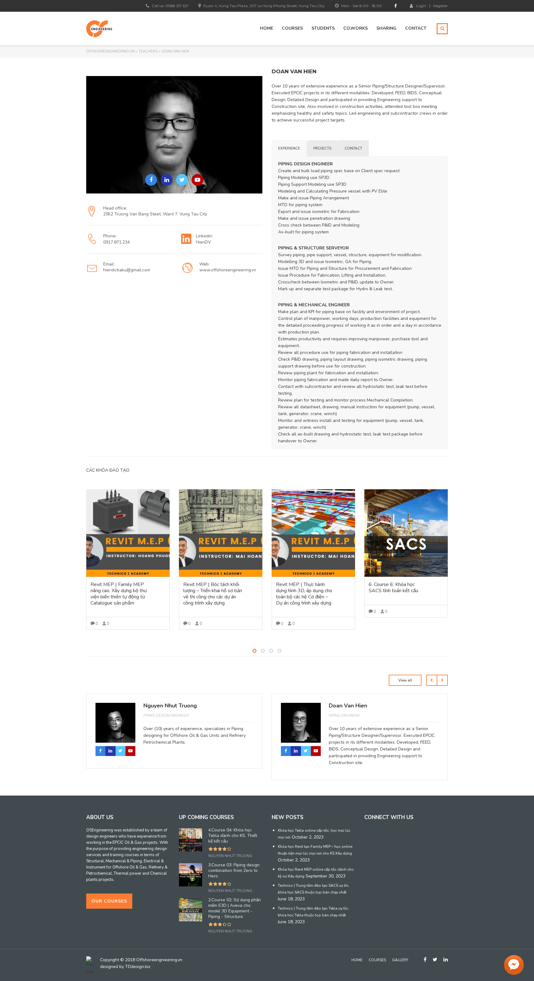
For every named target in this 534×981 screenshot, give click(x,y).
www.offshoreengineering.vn (227, 270)
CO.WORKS (355, 28)
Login (421, 5)
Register (440, 6)
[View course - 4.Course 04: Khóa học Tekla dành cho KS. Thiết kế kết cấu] (220, 533)
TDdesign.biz (137, 967)
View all (405, 692)
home (356, 960)
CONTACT (415, 28)
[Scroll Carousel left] (431, 692)
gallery (400, 960)
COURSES (292, 28)
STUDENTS (323, 28)
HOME (266, 28)
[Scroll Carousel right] (442, 692)
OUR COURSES (109, 901)
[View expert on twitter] (182, 180)
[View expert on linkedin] (166, 180)
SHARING (386, 28)
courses (377, 960)
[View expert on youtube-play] (197, 180)
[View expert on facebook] (151, 180)
